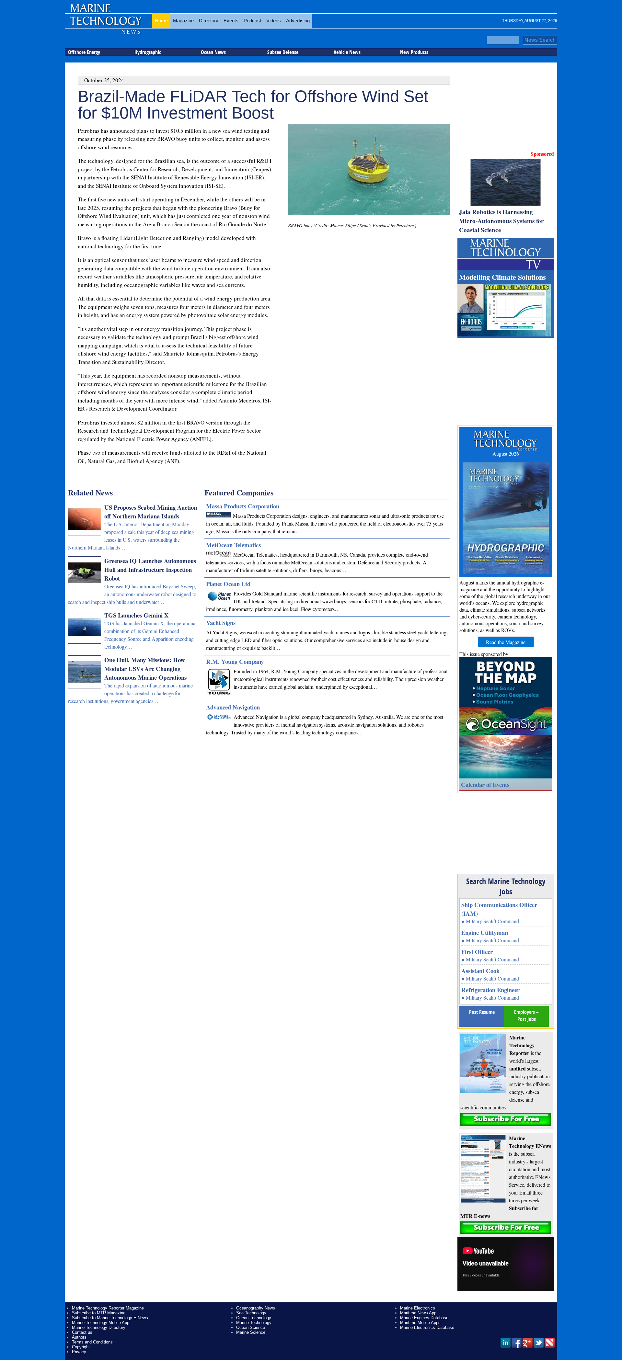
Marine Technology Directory (98, 1327)
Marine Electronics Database (427, 1327)
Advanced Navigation (233, 707)
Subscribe (506, 1119)
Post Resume (482, 1011)
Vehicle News (347, 52)
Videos (273, 20)
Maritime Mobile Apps (420, 1322)
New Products (414, 52)
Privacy (79, 1351)
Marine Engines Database (424, 1317)
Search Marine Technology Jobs (506, 886)
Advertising (298, 20)
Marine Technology (253, 1322)
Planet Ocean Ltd (228, 583)
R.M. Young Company (235, 661)
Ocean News (213, 52)
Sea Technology (251, 1312)
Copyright (81, 1346)
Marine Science (250, 1332)
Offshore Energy (84, 52)
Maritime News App (418, 1312)
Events (231, 20)
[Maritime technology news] (105, 24)
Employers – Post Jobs (526, 1015)
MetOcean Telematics (233, 544)
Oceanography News (255, 1308)
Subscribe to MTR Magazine (98, 1312)
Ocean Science (250, 1327)
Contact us (82, 1332)
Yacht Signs (221, 622)
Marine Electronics (417, 1308)
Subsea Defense (282, 52)
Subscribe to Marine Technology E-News (110, 1317)
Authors (79, 1337)
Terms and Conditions (92, 1342)
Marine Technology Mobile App (100, 1322)
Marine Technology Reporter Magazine (108, 1308)
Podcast (252, 20)
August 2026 (505, 453)
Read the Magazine (505, 642)
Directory (208, 20)
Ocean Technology (253, 1317)
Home (161, 20)
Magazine (183, 20)
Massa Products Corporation (242, 506)
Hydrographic (147, 52)
